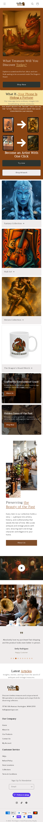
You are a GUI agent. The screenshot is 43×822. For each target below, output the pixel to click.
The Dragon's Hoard (18, 821)
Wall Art (8, 272)
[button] (4, 3)
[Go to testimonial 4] (18, 658)
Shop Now (21, 85)
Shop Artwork (21, 173)
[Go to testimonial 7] (25, 658)
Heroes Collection (12, 320)
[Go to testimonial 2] (13, 658)
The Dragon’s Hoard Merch (17, 368)
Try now (21, 163)
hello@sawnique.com (10, 710)
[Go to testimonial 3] (16, 658)
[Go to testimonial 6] (22, 658)
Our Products (7, 734)
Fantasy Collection (13, 223)
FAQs (4, 756)
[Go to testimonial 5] (20, 658)
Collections (6, 770)
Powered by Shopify (30, 821)
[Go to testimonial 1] (11, 658)
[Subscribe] (31, 786)
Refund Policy (7, 761)
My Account (6, 743)
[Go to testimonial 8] (27, 658)
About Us (9, 393)
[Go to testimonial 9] (29, 658)
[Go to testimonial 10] (31, 658)
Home (4, 725)
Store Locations (8, 765)
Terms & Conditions (9, 774)
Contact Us (6, 739)
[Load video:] (21, 568)
